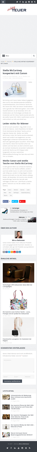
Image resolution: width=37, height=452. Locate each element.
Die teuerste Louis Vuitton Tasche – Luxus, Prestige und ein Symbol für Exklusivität (16, 312)
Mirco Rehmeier (13, 76)
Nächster (22, 217)
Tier (11, 195)
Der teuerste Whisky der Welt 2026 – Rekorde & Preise (22, 426)
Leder (28, 189)
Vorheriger (15, 208)
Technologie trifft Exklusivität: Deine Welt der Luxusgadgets (17, 285)
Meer (5, 192)
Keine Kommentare (17, 78)
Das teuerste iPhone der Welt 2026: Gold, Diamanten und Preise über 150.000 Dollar (22, 407)
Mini (10, 192)
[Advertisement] (18, 34)
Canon (9, 189)
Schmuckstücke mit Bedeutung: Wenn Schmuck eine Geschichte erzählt (21, 397)
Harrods (16, 189)
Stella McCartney (25, 192)
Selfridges (16, 192)
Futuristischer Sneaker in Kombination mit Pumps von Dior (21, 211)
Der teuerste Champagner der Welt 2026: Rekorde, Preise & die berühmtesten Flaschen (22, 416)
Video (10, 78)
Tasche (6, 78)
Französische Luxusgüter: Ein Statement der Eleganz (17, 340)
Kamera (22, 189)
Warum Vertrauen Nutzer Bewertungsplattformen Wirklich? (22, 434)
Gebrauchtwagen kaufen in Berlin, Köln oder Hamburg (15, 220)
